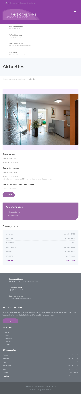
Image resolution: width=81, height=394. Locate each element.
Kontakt (5, 3)
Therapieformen (14, 212)
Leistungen (8, 338)
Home (7, 332)
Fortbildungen (13, 215)
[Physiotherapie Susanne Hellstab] (21, 14)
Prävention (8, 341)
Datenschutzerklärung (27, 3)
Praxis (7, 335)
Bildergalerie (10, 321)
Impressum (14, 3)
